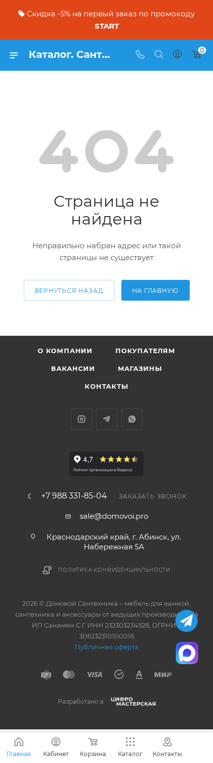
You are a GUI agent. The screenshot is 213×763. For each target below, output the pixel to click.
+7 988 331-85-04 (74, 496)
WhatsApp (132, 419)
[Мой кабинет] (177, 55)
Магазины (140, 368)
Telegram (106, 419)
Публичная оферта (107, 647)
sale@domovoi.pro (114, 516)
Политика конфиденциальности (114, 570)
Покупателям (145, 351)
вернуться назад (69, 290)
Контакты (106, 386)
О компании (65, 351)
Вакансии (73, 368)
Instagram (81, 419)
